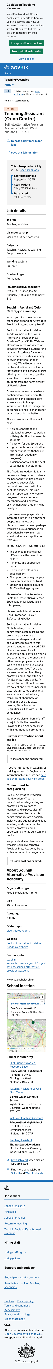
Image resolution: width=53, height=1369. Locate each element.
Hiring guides (12, 1258)
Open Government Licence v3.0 (23, 1333)
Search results (21, 100)
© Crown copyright (26, 1361)
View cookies (26, 58)
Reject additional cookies (26, 51)
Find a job (10, 1211)
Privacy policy (25, 1301)
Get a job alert (19, 1160)
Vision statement (14, 1318)
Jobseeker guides (14, 1217)
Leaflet (12, 1048)
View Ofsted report (18, 930)
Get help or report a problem (21, 1277)
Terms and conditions (17, 1305)
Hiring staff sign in (15, 1252)
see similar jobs (29, 170)
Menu (7, 84)
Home (7, 100)
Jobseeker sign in (14, 1206)
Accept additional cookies (26, 43)
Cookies (9, 1301)
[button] (33, 1023)
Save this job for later (24, 152)
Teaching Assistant (21, 1140)
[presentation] (26, 1022)
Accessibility (12, 1310)
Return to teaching (15, 1223)
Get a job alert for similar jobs (26, 142)
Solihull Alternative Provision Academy (32, 1003)
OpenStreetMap (32, 1048)
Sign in (7, 73)
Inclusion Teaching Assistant (26, 1118)
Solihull (15, 1173)
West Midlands (34, 1173)
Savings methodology (17, 1314)
